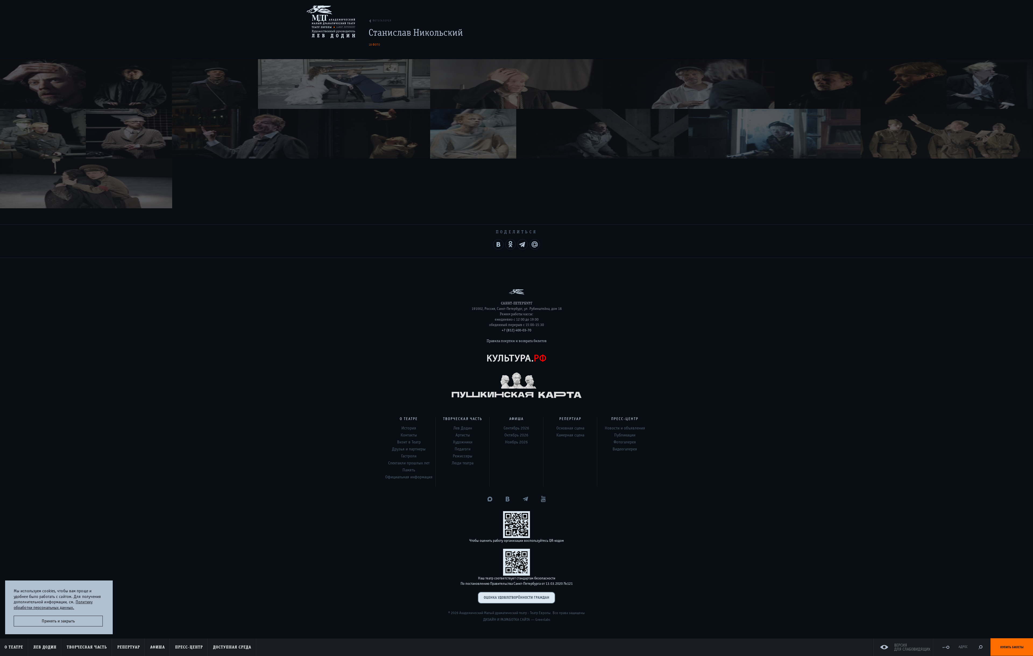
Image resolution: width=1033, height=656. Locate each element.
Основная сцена (570, 428)
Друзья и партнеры (409, 449)
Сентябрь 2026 (516, 428)
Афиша (157, 647)
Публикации (624, 435)
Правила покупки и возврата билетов (517, 341)
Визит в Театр (409, 442)
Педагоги (462, 449)
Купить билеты (1012, 647)
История (408, 428)
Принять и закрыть (58, 621)
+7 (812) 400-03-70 (516, 330)
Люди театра (462, 463)
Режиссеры (462, 456)
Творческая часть (87, 647)
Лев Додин (44, 647)
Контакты (409, 435)
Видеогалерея (625, 449)
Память (408, 470)
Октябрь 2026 (516, 435)
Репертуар (128, 647)
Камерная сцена (570, 435)
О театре (14, 647)
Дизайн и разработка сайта (506, 620)
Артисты (462, 435)
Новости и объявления (625, 428)
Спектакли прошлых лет (409, 463)
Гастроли (408, 456)
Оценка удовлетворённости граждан (516, 597)
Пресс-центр (189, 647)
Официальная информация (409, 477)
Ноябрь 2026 (516, 442)
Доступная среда (232, 647)
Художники (462, 442)
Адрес (963, 647)
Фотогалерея (625, 442)
